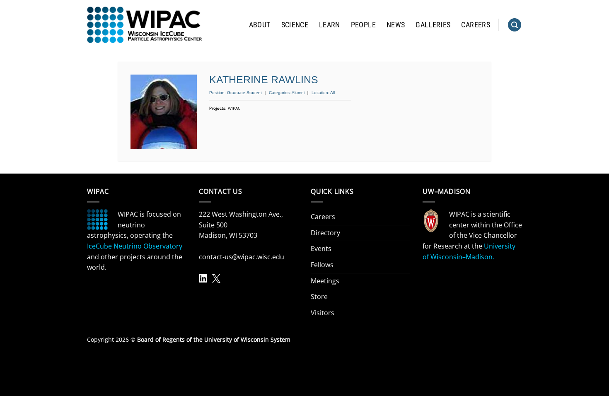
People (363, 25)
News (396, 25)
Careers (475, 25)
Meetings (325, 280)
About (260, 25)
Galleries (433, 25)
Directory (325, 232)
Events (321, 248)
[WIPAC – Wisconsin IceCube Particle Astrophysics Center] (144, 25)
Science (294, 25)
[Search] (514, 25)
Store (319, 296)
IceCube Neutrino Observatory (134, 246)
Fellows (322, 264)
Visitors (322, 312)
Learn (329, 25)
